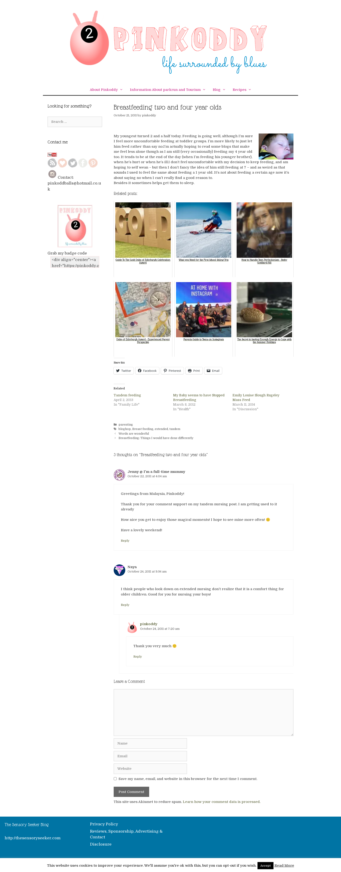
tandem (174, 429)
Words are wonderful (134, 433)
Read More (284, 865)
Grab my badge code (67, 253)
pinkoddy (148, 624)
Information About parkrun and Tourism (165, 90)
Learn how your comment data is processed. (222, 802)
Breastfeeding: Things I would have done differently (156, 438)
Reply (125, 540)
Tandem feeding (127, 395)
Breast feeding (142, 429)
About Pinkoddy (104, 90)
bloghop (125, 429)
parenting (126, 424)
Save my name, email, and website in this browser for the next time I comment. (188, 779)
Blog (217, 90)
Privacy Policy (104, 824)
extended (161, 429)
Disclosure (101, 844)
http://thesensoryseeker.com (33, 838)
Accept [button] (265, 865)
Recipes (239, 90)
